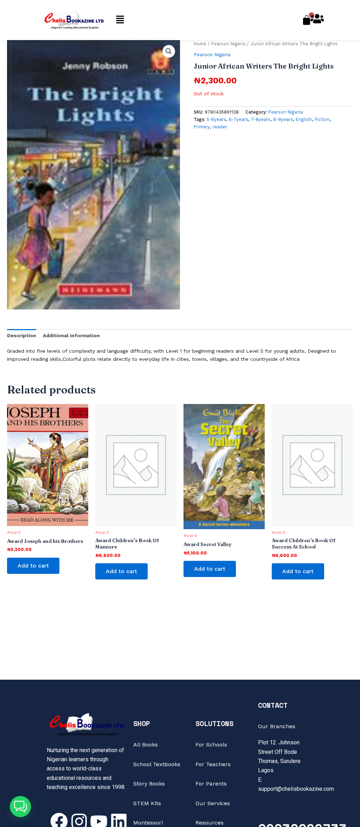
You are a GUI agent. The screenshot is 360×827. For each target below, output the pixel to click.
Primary (202, 126)
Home (200, 43)
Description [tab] (21, 335)
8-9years (283, 119)
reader (220, 126)
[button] (120, 20)
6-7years (238, 119)
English (304, 119)
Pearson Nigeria (228, 43)
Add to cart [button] (33, 565)
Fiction (322, 119)
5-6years (216, 119)
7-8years (260, 119)
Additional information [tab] (71, 335)
